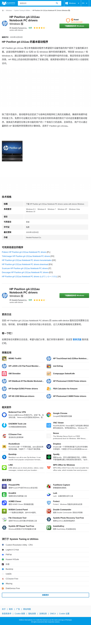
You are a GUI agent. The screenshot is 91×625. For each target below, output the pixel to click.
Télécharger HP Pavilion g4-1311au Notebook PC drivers (26, 256)
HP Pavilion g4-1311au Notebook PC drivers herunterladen (27, 260)
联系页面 (77, 339)
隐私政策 (32, 614)
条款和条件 (6, 614)
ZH (83, 3)
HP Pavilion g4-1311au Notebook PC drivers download (25, 264)
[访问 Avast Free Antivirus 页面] (74, 20)
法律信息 (43, 614)
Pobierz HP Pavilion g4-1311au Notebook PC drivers (24, 252)
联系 (11, 609)
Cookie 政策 (20, 614)
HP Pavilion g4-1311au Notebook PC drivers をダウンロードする (29, 277)
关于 (4, 609)
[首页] (3, 10)
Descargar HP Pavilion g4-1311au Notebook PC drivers (25, 272)
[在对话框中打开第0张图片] (12, 151)
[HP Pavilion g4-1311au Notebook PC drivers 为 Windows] (5, 23)
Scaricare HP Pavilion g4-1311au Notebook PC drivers (25, 268)
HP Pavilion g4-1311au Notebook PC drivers (24, 20)
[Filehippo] (8, 3)
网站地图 (27, 609)
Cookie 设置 (64, 614)
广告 (18, 609)
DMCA (53, 614)
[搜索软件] (57, 3)
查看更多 (45, 595)
